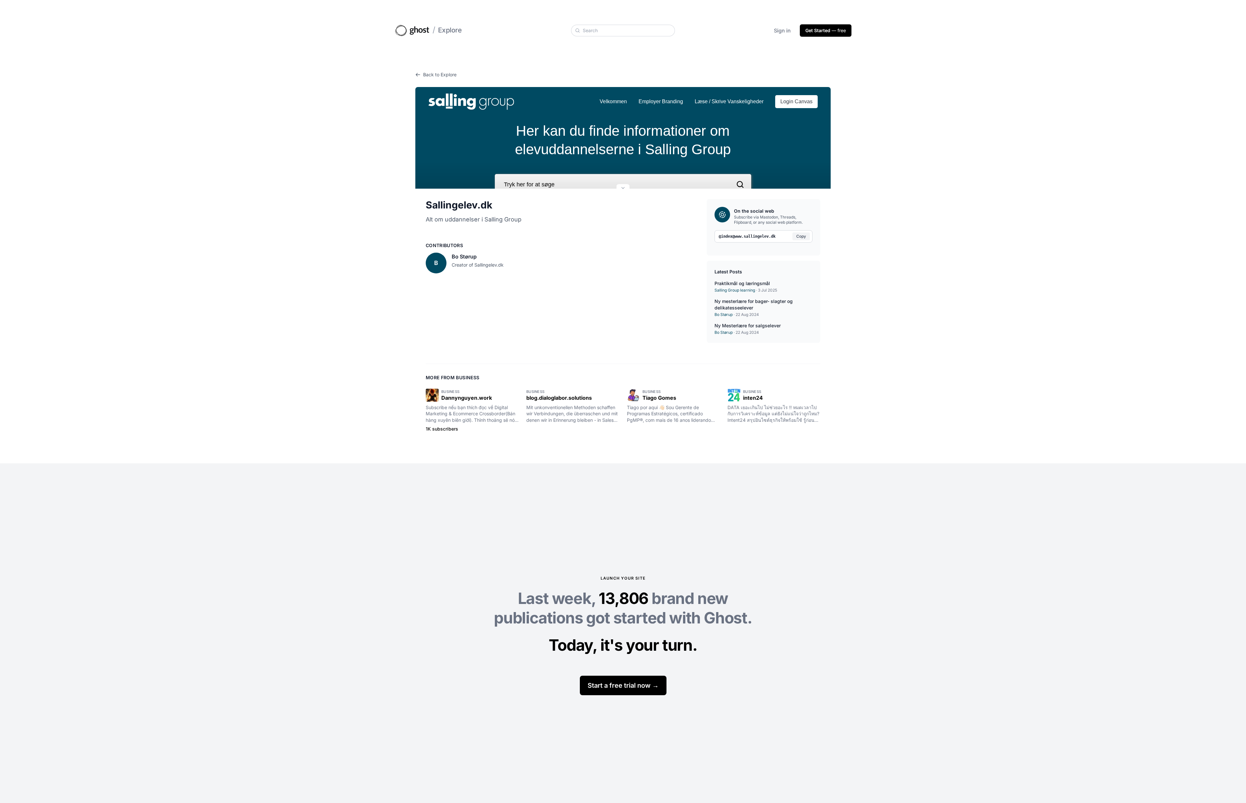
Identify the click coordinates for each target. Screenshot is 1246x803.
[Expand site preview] (623, 188)
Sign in (782, 30)
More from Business (452, 377)
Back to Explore (440, 74)
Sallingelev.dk (459, 205)
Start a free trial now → (623, 685)
